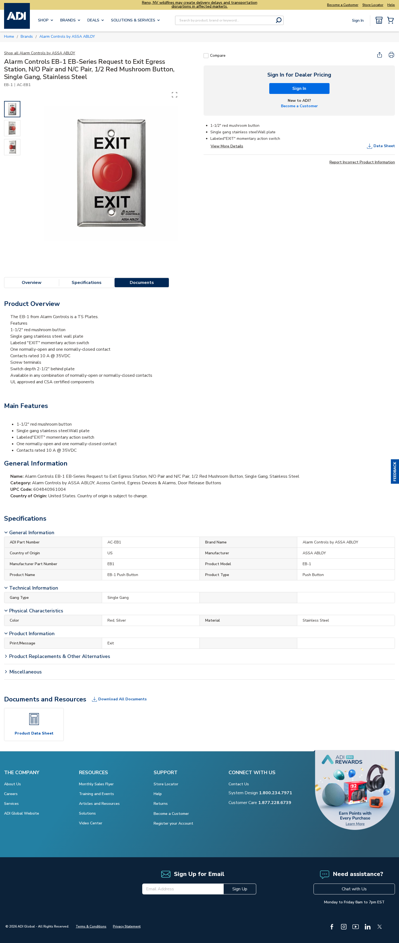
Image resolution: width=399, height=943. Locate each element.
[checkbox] (206, 55)
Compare (218, 55)
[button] (395, 471)
